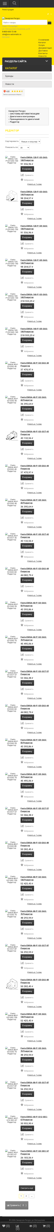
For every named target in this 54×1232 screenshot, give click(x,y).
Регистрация (8, 9)
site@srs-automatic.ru (11, 34)
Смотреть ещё (27, 1188)
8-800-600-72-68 (9, 31)
